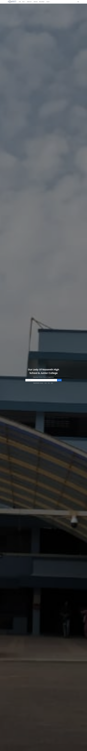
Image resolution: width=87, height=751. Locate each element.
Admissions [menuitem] (36, 1)
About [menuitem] (23, 1)
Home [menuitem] (20, 1)
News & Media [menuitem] (41, 1)
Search (59, 380)
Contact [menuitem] (47, 1)
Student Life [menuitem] (29, 1)
